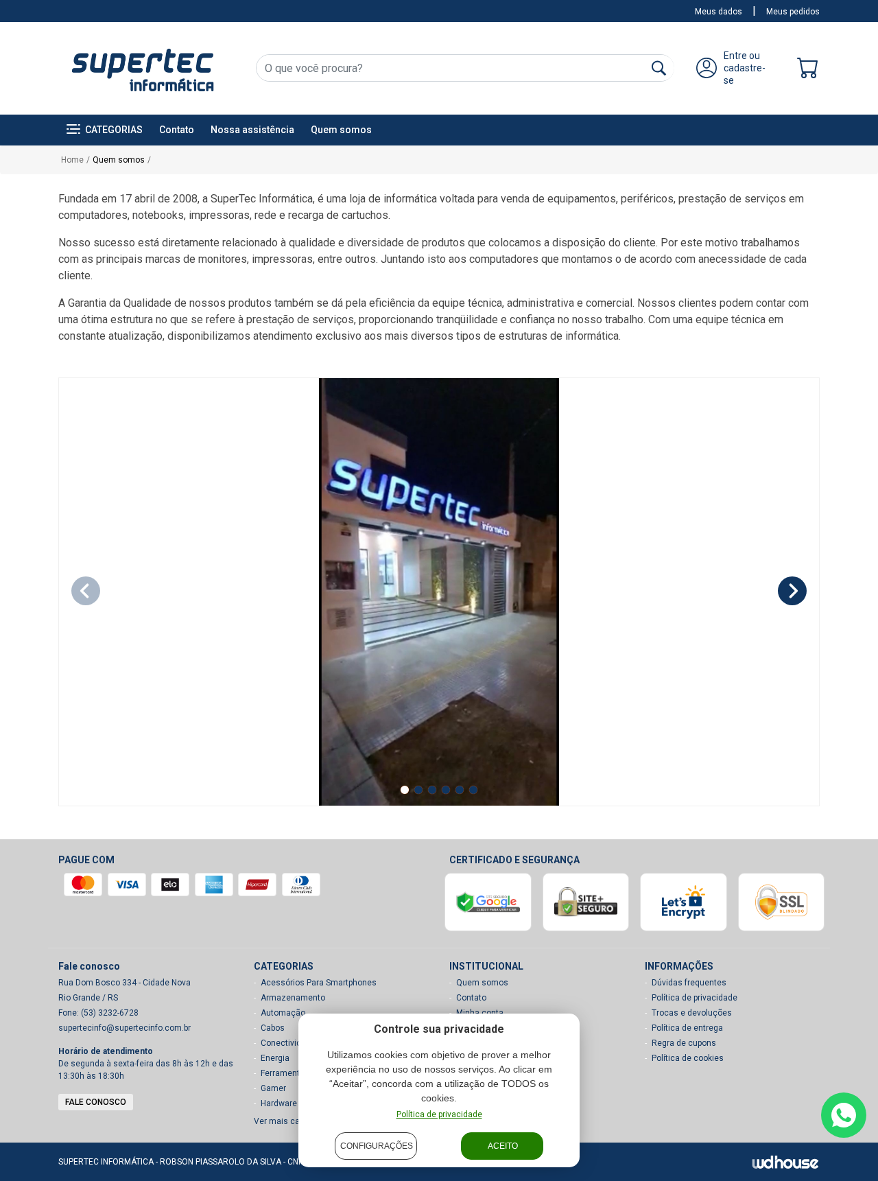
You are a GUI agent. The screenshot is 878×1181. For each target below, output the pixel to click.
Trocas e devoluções (692, 1013)
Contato (176, 129)
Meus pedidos (793, 11)
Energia (275, 1058)
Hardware (279, 1103)
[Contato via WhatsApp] (843, 1115)
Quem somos (341, 129)
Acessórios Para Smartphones (319, 982)
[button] (104, 130)
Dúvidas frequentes (689, 982)
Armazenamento (293, 998)
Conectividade (288, 1043)
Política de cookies (688, 1058)
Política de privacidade (439, 1114)
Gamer (273, 1088)
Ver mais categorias (292, 1121)
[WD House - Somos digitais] (785, 1161)
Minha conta (479, 1013)
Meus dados (718, 11)
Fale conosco (95, 1102)
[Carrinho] (808, 71)
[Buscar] (658, 68)
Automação (283, 1013)
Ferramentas (285, 1073)
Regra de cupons (684, 1043)
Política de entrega (687, 1028)
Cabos (273, 1028)
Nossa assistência (252, 129)
